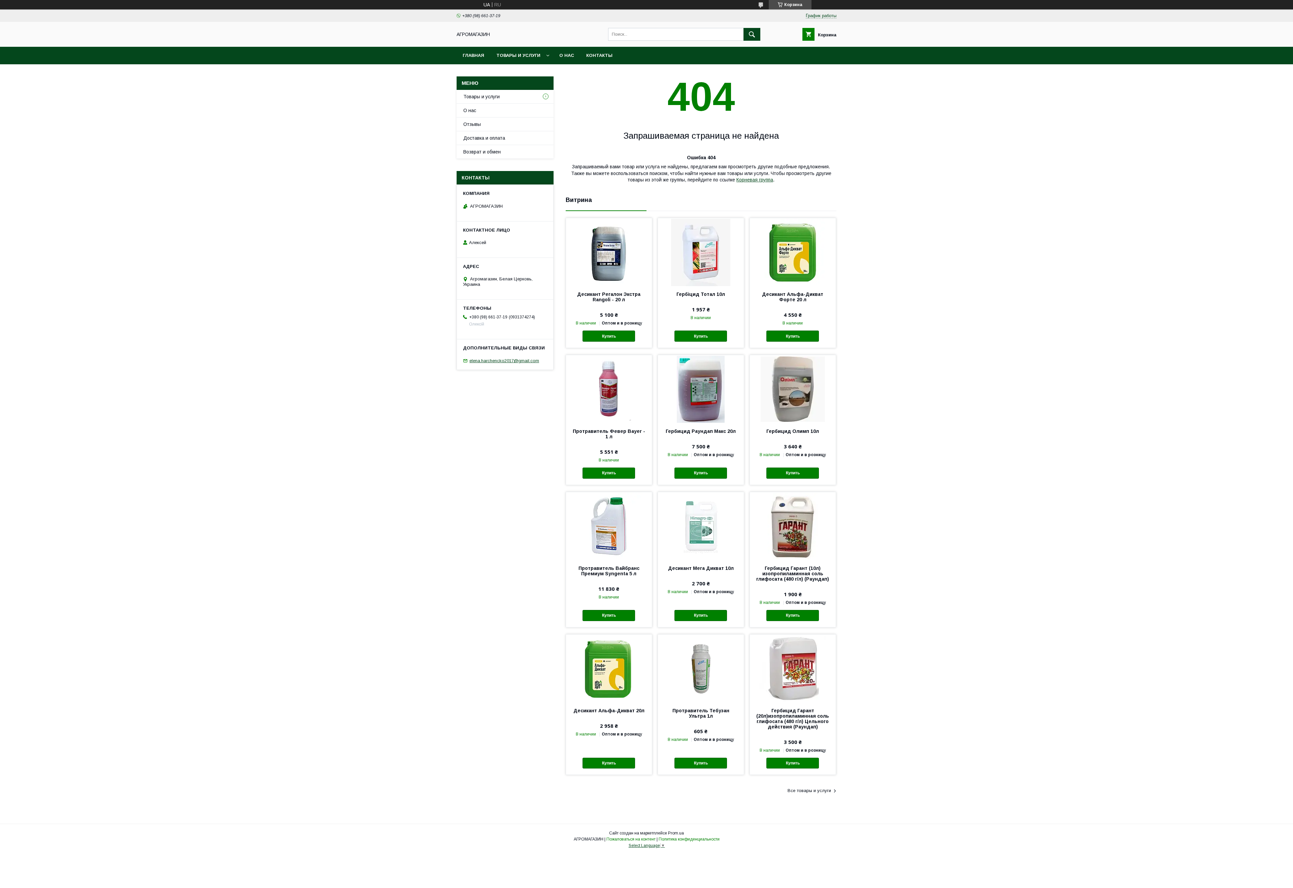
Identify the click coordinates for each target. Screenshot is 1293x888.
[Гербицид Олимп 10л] (793, 388)
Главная (473, 55)
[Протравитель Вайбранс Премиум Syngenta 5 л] (609, 525)
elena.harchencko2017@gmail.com (504, 360)
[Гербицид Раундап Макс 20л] (701, 388)
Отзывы (472, 124)
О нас (566, 55)
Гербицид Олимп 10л (792, 431)
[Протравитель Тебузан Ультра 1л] (701, 668)
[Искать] (751, 34)
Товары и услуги (518, 55)
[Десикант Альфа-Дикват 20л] (609, 668)
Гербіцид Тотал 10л (700, 294)
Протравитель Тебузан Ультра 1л (700, 713)
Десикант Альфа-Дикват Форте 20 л (792, 297)
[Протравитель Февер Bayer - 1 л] (609, 388)
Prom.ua (676, 833)
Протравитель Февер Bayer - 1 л (609, 434)
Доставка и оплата (484, 138)
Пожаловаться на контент (631, 839)
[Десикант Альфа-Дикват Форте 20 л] (793, 251)
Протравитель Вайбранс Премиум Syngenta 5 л (608, 571)
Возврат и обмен (482, 152)
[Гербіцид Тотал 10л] (701, 251)
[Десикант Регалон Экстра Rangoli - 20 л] (609, 251)
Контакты (599, 55)
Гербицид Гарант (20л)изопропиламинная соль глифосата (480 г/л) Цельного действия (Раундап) (792, 718)
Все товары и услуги (809, 790)
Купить (609, 336)
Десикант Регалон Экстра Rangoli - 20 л (608, 297)
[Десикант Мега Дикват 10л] (701, 525)
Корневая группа (754, 179)
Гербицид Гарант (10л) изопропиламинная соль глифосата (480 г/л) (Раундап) (792, 574)
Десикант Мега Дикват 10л (701, 568)
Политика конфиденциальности (689, 839)
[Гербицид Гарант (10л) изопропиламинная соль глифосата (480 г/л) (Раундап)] (793, 525)
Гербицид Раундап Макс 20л (701, 431)
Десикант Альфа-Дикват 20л (608, 710)
